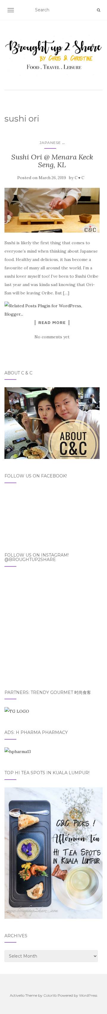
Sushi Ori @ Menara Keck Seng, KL (52, 160)
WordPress (88, 995)
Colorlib (50, 995)
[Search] (99, 10)
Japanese (50, 142)
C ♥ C (79, 177)
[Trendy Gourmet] (16, 711)
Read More (52, 322)
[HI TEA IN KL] (53, 852)
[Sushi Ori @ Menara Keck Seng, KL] (52, 210)
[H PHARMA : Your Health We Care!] (17, 751)
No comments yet (52, 336)
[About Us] (52, 422)
